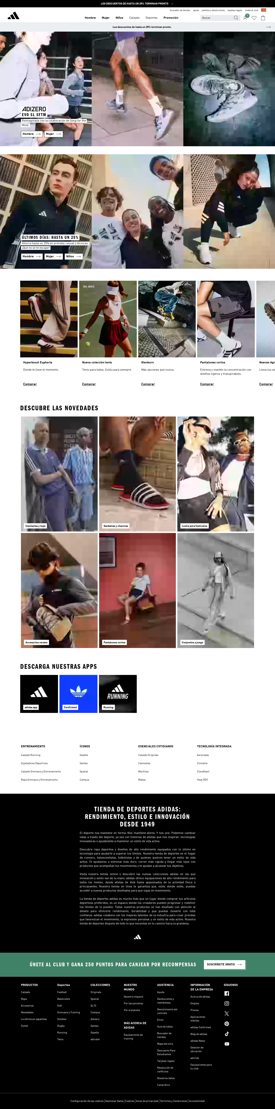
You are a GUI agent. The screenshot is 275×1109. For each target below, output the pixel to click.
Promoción (171, 17)
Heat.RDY (202, 780)
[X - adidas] (239, 1014)
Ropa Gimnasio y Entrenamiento (39, 780)
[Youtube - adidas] (239, 1044)
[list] (137, 335)
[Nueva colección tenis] (108, 335)
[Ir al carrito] (263, 17)
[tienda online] (13, 16)
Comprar (30, 384)
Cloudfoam (203, 771)
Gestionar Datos (114, 1101)
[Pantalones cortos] (226, 335)
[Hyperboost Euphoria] (49, 335)
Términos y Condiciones (173, 1101)
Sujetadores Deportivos (34, 763)
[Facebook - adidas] (239, 994)
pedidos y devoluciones (213, 10)
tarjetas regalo (235, 10)
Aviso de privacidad (147, 1101)
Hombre (90, 17)
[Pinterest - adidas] (239, 1024)
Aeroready (203, 755)
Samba (84, 763)
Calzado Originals (148, 755)
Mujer (106, 17)
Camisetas (144, 763)
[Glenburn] (167, 335)
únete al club (251, 10)
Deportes (152, 17)
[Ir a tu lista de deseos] (254, 17)
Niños (119, 17)
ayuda (196, 10)
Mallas (142, 780)
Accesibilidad (197, 1101)
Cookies (129, 1101)
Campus (84, 780)
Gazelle (84, 755)
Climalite (202, 763)
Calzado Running (30, 755)
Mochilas (143, 771)
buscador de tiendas (180, 10)
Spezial (84, 771)
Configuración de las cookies (87, 1101)
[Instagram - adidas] (239, 1004)
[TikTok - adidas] (239, 1034)
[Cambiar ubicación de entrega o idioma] (264, 10)
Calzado (134, 17)
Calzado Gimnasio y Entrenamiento (41, 771)
